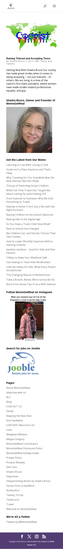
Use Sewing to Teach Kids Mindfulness (28, 262)
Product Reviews (15, 462)
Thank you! (12, 499)
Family (9, 411)
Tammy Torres (14, 495)
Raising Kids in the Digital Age (23, 219)
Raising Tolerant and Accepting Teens (28, 58)
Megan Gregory (15, 439)
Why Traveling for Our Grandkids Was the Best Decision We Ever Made (30, 179)
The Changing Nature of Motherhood (28, 275)
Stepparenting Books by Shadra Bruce (28, 481)
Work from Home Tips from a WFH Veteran (31, 284)
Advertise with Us (16, 392)
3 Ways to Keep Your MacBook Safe (26, 257)
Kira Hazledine (14, 420)
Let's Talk (33, 61)
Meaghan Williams (16, 434)
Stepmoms (12, 476)
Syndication (12, 490)
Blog (9, 401)
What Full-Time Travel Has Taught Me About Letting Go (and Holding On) (28, 192)
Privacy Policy (14, 457)
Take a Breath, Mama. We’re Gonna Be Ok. (30, 279)
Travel (10, 504)
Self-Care (11, 467)
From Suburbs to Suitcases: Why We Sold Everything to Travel (29, 200)
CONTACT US (14, 406)
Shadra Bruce (17, 61)
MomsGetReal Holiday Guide (22, 453)
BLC (8, 397)
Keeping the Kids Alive (18, 416)
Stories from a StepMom (20, 485)
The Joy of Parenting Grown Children (27, 185)
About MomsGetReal (18, 387)
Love (9, 429)
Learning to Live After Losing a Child (27, 165)
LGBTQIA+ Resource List (20, 425)
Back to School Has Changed (22, 228)
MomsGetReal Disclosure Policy (24, 448)
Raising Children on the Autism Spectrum (29, 214)
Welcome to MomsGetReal (21, 509)
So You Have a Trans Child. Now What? (28, 224)
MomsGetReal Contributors (22, 443)
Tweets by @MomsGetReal (21, 522)
